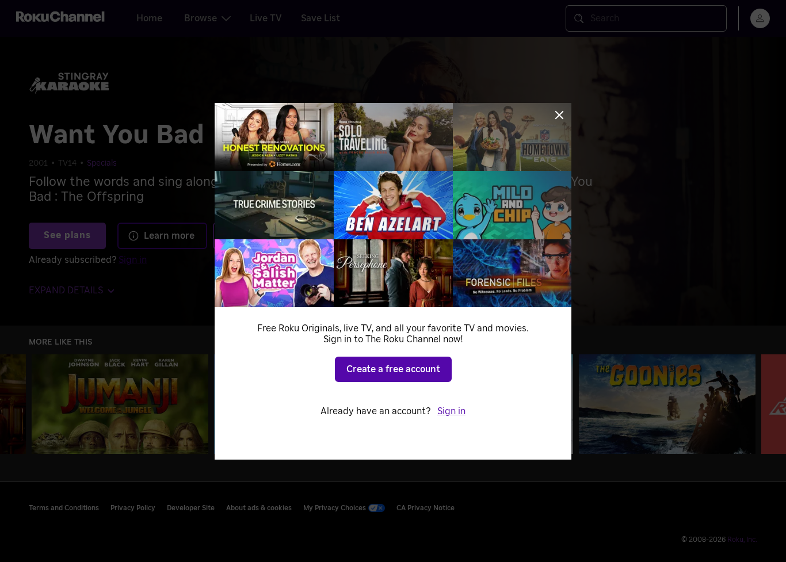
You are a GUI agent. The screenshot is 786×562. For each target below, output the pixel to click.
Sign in (451, 411)
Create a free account (393, 369)
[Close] (559, 115)
